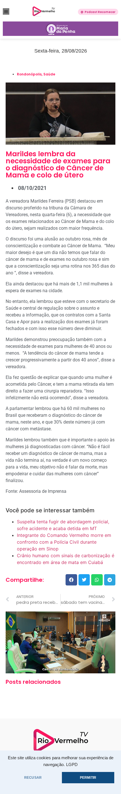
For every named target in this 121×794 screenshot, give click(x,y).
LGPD (72, 764)
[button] (6, 11)
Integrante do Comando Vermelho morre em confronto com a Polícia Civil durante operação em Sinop (64, 542)
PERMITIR (88, 778)
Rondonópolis (29, 74)
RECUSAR (33, 778)
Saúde (49, 74)
